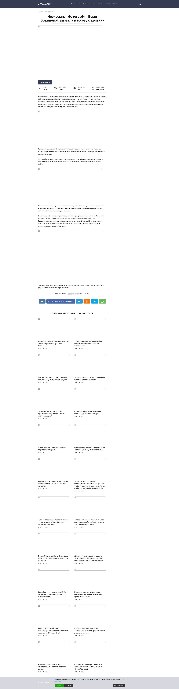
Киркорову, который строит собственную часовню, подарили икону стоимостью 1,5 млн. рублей (53, 630)
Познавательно (88, 4)
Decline (69, 685)
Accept (59, 685)
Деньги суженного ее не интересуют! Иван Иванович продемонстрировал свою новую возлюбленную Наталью (88, 558)
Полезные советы (103, 4)
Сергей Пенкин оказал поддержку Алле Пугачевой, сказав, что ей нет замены (89, 449)
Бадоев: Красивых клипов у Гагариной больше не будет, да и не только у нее (52, 379)
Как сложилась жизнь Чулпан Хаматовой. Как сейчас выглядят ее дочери (52, 666)
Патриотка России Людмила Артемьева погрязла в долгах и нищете (89, 379)
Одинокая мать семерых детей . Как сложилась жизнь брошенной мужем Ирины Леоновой (88, 666)
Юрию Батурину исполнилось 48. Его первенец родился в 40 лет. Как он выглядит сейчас (52, 594)
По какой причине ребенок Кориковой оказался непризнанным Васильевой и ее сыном (53, 558)
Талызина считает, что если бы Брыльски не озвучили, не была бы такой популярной (51, 413)
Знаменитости (76, 4)
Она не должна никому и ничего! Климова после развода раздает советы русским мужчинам (90, 630)
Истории (115, 4)
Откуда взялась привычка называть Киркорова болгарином (52, 449)
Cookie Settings (118, 685)
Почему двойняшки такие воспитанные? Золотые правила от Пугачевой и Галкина (53, 343)
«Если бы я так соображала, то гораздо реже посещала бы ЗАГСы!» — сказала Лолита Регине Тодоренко (89, 522)
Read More (57, 681)
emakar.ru (44, 4)
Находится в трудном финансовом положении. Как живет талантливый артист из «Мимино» (88, 594)
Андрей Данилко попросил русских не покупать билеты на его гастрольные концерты (53, 483)
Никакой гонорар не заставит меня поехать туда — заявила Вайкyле (87, 412)
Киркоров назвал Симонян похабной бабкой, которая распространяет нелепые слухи (88, 343)
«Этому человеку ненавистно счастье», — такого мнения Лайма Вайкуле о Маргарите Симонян (53, 522)
